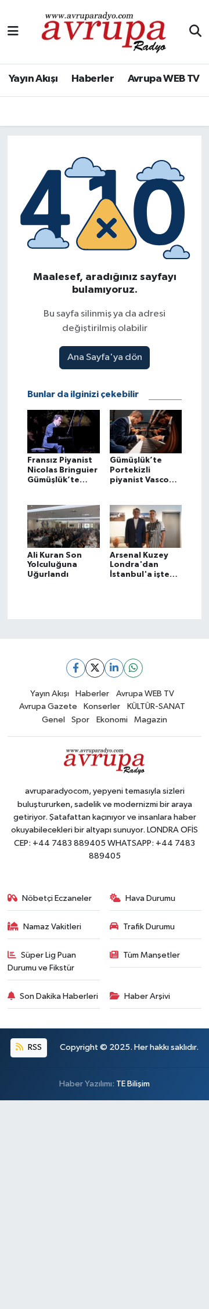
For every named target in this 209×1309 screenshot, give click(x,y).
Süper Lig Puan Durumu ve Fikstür (42, 961)
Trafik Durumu (149, 926)
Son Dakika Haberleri (59, 996)
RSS (34, 1047)
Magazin (150, 719)
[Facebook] (75, 668)
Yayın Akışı (33, 79)
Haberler (92, 79)
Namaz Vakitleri (52, 926)
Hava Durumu (150, 898)
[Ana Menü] (13, 32)
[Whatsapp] (133, 668)
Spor (80, 719)
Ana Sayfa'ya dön (104, 357)
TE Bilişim (133, 1083)
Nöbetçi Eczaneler (57, 898)
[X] (95, 668)
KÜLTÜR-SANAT (156, 706)
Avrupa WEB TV (164, 79)
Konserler (102, 706)
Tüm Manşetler (151, 955)
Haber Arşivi (147, 996)
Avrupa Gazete (48, 706)
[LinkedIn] (114, 668)
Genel (53, 719)
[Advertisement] (104, 1204)
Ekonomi (112, 719)
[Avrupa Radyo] (104, 31)
